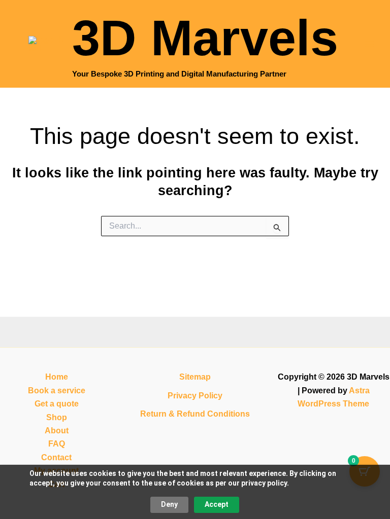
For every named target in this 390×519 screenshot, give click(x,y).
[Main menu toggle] (369, 43)
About (57, 430)
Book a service (56, 390)
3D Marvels (205, 38)
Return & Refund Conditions (195, 414)
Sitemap (195, 377)
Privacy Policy (195, 395)
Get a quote (57, 403)
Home (56, 377)
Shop (56, 417)
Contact (56, 457)
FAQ (56, 443)
